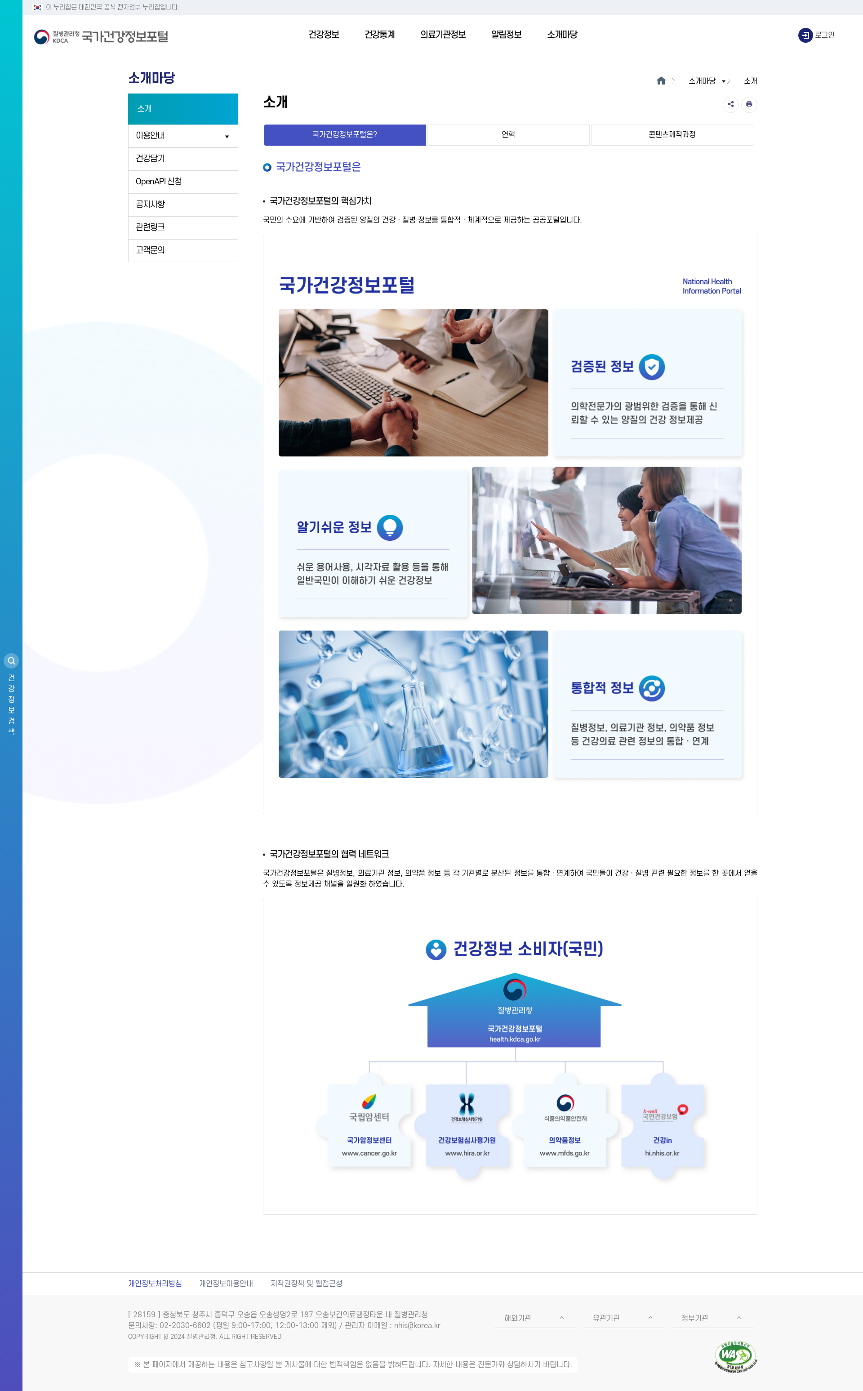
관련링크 (150, 227)
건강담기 (150, 159)
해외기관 (517, 1319)
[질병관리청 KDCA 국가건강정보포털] (101, 36)
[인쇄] (749, 105)
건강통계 (380, 35)
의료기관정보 (443, 35)
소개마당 (562, 35)
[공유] (731, 105)
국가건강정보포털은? (344, 135)
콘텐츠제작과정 (672, 135)
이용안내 (150, 136)
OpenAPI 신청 (159, 182)
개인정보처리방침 (155, 1284)
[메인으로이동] (661, 81)
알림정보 (506, 35)
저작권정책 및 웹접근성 (307, 1284)
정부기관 (694, 1319)
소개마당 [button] (702, 81)
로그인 (825, 35)
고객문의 (150, 250)
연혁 (508, 135)
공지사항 (150, 205)
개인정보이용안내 (226, 1284)
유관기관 (606, 1319)
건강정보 (323, 35)
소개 (144, 109)
